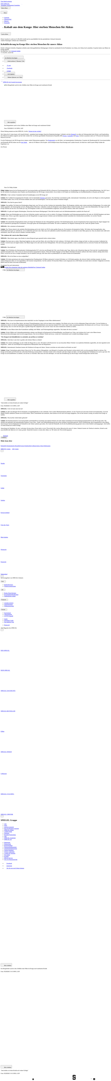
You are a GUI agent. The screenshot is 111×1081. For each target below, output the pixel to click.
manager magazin (9, 827)
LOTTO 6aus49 (8, 616)
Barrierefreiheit (8, 845)
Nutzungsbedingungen (10, 847)
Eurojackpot (7, 613)
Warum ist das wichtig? (35, 131)
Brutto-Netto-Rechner (10, 593)
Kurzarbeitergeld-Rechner (11, 594)
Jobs (5, 836)
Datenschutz (7, 844)
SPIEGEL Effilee (9, 830)
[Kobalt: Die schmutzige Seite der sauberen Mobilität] (55, 293)
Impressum (7, 842)
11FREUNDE (8, 831)
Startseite (5, 436)
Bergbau (42, 198)
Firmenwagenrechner (10, 586)
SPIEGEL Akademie (10, 838)
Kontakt (6, 856)
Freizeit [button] (3, 609)
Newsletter (7, 855)
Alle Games (15, 449)
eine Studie (24, 142)
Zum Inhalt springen (6, 1)
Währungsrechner (9, 606)
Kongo (65, 136)
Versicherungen (8, 604)
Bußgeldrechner (8, 584)
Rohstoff (73, 134)
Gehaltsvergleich (8, 603)
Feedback (3, 437)
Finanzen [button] (3, 599)
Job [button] (2, 589)
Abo (5, 824)
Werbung (6, 833)
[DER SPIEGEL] (7, 10)
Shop (5, 825)
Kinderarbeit (51, 140)
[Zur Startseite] (2, 436)
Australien (70, 136)
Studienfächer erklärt (10, 596)
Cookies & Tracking (9, 853)
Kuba (77, 136)
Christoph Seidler (15, 51)
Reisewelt (7, 625)
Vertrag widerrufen (9, 852)
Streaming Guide (8, 620)
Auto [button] (2, 581)
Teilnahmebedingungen (10, 848)
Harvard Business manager (11, 828)
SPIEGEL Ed (8, 839)
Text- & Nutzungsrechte (10, 859)
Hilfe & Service (8, 858)
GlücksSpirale (8, 614)
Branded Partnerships (10, 835)
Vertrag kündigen (9, 850)
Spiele (6, 619)
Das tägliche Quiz (9, 622)
